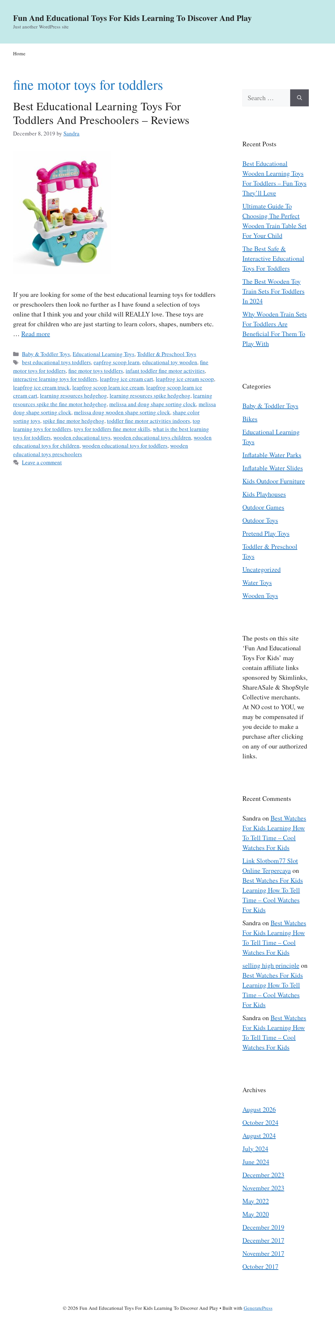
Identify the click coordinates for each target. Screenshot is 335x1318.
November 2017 (263, 1253)
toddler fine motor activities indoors (148, 420)
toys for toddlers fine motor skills (112, 429)
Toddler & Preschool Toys (166, 354)
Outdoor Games (263, 507)
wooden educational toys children (152, 437)
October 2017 (260, 1266)
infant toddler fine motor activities (165, 370)
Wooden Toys (260, 595)
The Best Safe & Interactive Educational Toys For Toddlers (273, 258)
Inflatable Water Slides (272, 467)
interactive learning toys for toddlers (55, 379)
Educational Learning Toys (103, 354)
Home (19, 53)
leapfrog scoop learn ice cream (108, 387)
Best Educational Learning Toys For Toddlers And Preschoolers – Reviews (101, 112)
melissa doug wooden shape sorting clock (122, 412)
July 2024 (255, 1148)
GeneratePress (258, 1308)
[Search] (299, 97)
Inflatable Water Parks (271, 454)
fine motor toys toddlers (95, 370)
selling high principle (270, 965)
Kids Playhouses (264, 494)
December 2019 (263, 1227)
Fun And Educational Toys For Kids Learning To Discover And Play (132, 18)
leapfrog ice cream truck (41, 387)
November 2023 (263, 1187)
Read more (35, 333)
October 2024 (260, 1122)
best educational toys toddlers (56, 362)
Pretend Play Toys (266, 533)
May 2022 (255, 1201)
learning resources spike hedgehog (150, 395)
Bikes (249, 418)
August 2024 (259, 1135)
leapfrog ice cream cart (126, 379)
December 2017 (263, 1240)
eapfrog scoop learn (117, 362)
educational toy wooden (169, 362)
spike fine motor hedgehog (73, 420)
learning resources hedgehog (73, 395)
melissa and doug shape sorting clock (152, 404)
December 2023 (263, 1174)
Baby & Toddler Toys (46, 354)
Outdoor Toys (260, 520)
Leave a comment (42, 462)
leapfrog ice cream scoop (185, 379)
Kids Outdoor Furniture (273, 481)
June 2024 (255, 1161)
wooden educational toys (82, 437)
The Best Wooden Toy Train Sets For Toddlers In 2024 (273, 291)
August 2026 (259, 1109)
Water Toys (257, 582)
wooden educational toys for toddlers (125, 445)
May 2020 (255, 1214)
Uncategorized (261, 569)
